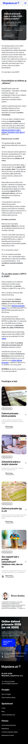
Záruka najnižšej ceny (8, 714)
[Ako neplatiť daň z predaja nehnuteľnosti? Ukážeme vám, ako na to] (14, 539)
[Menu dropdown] (25, 3)
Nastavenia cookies (8, 735)
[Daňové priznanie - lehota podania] (14, 396)
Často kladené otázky (8, 697)
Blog (3, 711)
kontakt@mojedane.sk (11, 683)
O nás (3, 708)
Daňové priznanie (9, 35)
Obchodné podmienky (9, 725)
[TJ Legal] (11, 3)
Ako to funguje (6, 694)
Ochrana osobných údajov (10, 732)
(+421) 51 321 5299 (9, 681)
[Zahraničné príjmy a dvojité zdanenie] (14, 444)
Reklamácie (5, 728)
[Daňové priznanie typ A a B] (14, 491)
